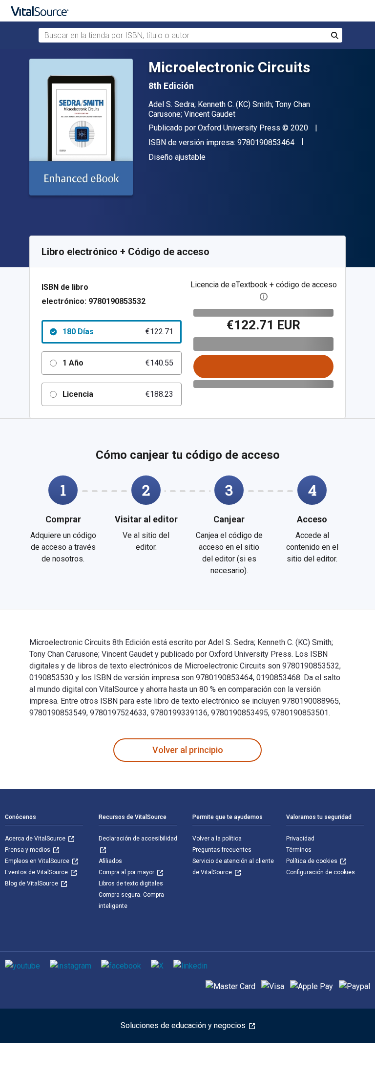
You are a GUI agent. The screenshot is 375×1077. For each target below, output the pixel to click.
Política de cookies (312, 861)
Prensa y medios (28, 849)
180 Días (117, 331)
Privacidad (300, 838)
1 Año (117, 362)
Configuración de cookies (320, 872)
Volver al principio (187, 750)
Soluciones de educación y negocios (184, 1025)
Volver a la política (217, 838)
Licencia (117, 394)
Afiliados (110, 861)
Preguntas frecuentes (221, 849)
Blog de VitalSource (32, 883)
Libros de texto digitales (131, 883)
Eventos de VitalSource (37, 872)
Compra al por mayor (127, 872)
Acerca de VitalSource (36, 838)
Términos (299, 849)
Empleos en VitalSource (38, 861)
